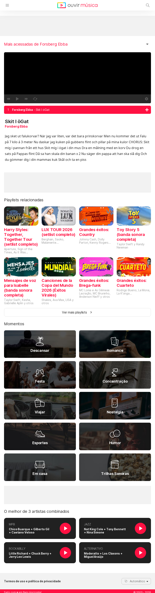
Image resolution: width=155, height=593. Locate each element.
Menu (7, 5)
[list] (77, 110)
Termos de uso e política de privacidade (32, 581)
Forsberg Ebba (16, 126)
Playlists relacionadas (23, 199)
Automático (137, 581)
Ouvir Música (77, 5)
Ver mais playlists (74, 312)
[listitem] (77, 110)
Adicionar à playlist (147, 109)
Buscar (148, 5)
